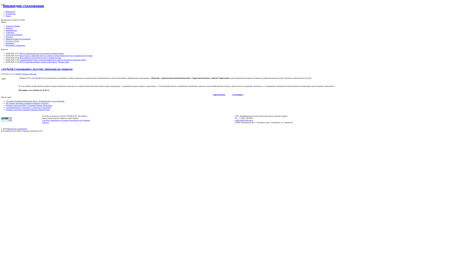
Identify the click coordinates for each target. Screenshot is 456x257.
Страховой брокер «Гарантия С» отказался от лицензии (28, 108)
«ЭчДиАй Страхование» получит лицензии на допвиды (37, 69)
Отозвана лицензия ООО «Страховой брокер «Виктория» (29, 105)
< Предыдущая (218, 95)
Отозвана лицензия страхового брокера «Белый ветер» (28, 110)
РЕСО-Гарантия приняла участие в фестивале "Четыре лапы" (44, 62)
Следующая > (238, 95)
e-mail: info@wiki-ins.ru (244, 120)
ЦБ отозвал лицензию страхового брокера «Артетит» (27, 103)
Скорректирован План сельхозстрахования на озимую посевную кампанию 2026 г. (52, 60)
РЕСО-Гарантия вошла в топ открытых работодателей (41, 53)
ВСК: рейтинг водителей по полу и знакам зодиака (40, 58)
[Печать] (25, 74)
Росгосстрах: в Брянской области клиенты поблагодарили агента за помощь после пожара (56, 56)
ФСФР (38, 78)
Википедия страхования (17, 129)
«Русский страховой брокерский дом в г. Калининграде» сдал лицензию (35, 101)
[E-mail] (33, 74)
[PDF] (18, 74)
